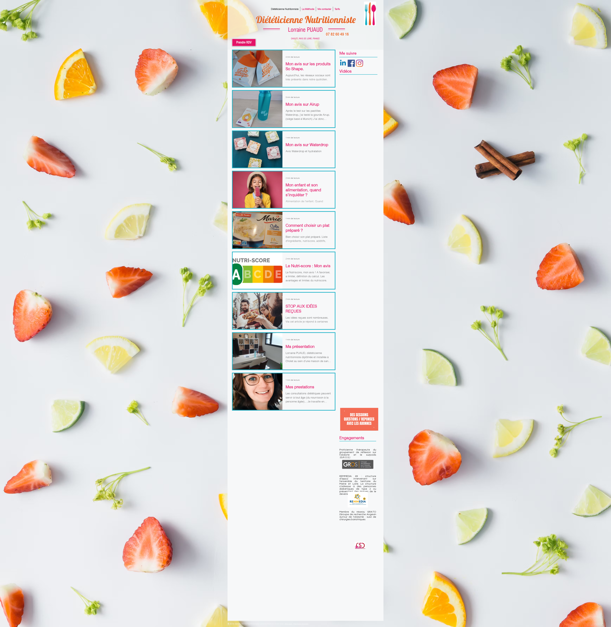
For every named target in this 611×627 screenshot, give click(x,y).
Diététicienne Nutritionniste (306, 19)
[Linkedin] (343, 63)
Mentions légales (301, 624)
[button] (374, 427)
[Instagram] (359, 63)
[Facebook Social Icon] (351, 63)
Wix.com (288, 624)
